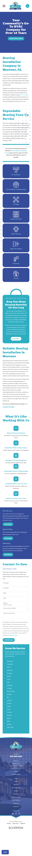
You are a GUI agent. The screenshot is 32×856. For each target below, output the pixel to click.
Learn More (16, 338)
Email (4, 598)
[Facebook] (16, 813)
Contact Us (16, 806)
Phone (4, 593)
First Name (6, 583)
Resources (16, 803)
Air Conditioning (16, 788)
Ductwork (16, 794)
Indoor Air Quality (16, 797)
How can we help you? (9, 613)
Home (16, 781)
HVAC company (24, 95)
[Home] (15, 6)
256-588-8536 (16, 756)
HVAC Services (16, 800)
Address (5, 603)
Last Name (6, 588)
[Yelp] (19, 813)
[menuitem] (9, 823)
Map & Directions (16, 768)
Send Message (8, 640)
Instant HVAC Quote (16, 38)
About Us (16, 784)
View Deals (8, 538)
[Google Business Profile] (13, 813)
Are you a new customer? (9, 608)
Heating (16, 791)
